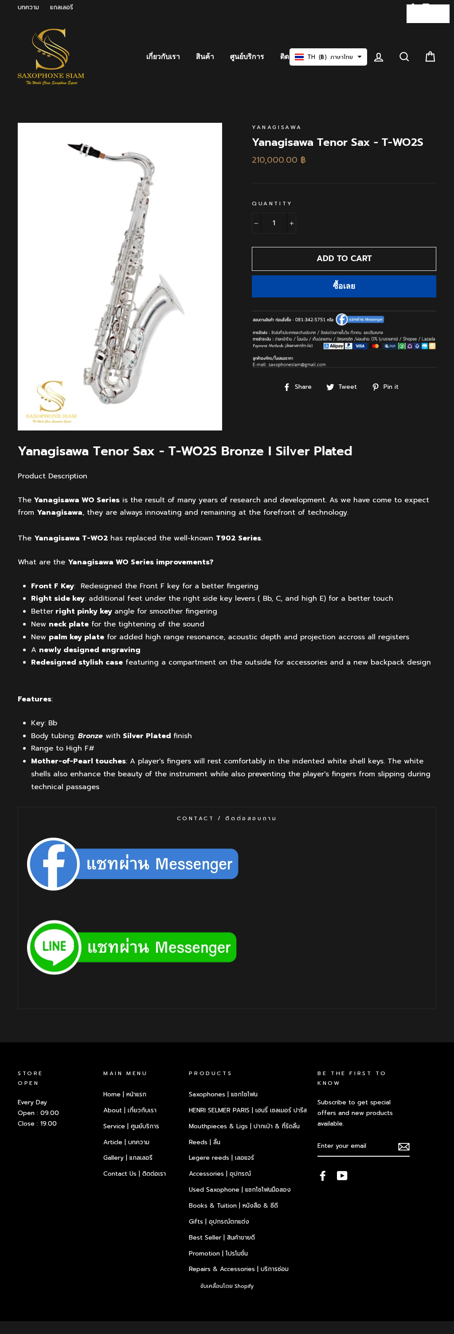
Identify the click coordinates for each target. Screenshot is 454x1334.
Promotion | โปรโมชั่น (218, 1253)
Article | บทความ (126, 1142)
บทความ (28, 7)
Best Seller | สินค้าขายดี (222, 1237)
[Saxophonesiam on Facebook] (322, 1175)
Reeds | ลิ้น (204, 1142)
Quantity (272, 203)
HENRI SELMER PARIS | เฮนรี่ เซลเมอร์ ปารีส (248, 1110)
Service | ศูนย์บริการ (131, 1126)
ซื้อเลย (344, 286)
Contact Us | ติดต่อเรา (134, 1173)
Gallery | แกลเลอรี (128, 1157)
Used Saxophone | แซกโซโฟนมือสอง (240, 1189)
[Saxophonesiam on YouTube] (342, 1175)
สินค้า (205, 56)
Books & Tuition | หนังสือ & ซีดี (233, 1205)
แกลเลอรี (61, 7)
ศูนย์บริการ (247, 56)
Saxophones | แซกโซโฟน (223, 1094)
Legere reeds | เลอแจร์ (221, 1157)
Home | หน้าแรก (124, 1094)
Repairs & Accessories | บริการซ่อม (239, 1269)
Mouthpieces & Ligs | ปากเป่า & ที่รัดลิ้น (244, 1126)
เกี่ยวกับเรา (163, 56)
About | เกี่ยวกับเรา (130, 1110)
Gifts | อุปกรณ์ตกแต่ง (219, 1221)
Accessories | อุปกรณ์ (220, 1173)
